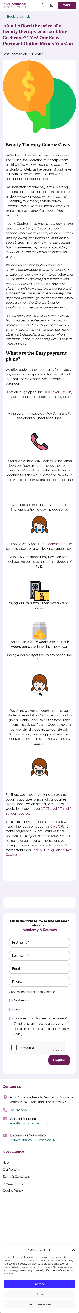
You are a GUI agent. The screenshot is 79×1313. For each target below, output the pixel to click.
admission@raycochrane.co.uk (32, 1140)
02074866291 (19, 1110)
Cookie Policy (13, 1191)
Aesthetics (21, 1000)
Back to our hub (18, 16)
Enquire (59, 1060)
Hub (6, 1162)
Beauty (19, 1009)
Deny (39, 1294)
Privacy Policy (13, 1183)
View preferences (39, 1304)
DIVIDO (55, 826)
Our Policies (11, 1169)
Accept (39, 1284)
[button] (73, 1250)
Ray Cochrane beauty (55, 544)
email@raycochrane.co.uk (29, 1123)
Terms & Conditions (16, 1176)
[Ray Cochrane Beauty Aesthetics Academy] (14, 5)
